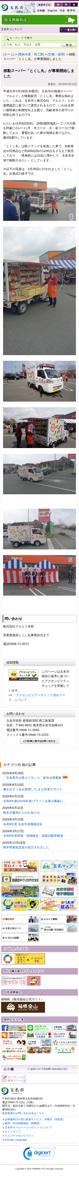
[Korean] (71, 11)
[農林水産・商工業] (31, 54)
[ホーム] (8, 54)
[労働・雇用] (56, 54)
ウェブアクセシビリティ (19, 1135)
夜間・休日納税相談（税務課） (23, 1123)
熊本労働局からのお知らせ (22, 812)
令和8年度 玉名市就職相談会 (23, 824)
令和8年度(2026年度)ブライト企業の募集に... (35, 801)
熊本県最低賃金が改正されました (26, 847)
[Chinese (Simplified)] (62, 11)
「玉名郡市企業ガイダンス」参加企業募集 (32, 777)
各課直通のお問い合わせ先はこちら (23, 1113)
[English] (52, 11)
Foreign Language (16, 1139)
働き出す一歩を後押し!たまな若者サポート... (34, 789)
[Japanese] (40, 11)
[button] (39, 1154)
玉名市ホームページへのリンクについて (28, 1127)
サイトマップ (13, 1131)
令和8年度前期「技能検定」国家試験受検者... (35, 835)
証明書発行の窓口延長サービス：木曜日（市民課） (35, 1119)
